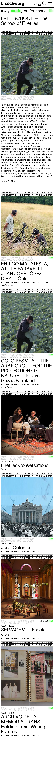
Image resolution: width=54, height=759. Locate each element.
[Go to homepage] (13, 3)
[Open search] (44, 3)
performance (35, 11)
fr (37, 4)
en (39, 4)
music (16, 11)
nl (34, 4)
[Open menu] (50, 4)
